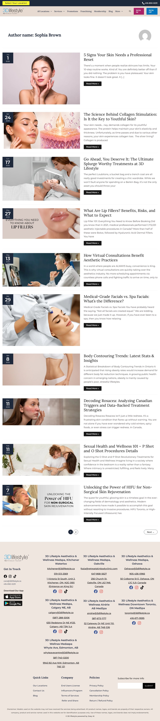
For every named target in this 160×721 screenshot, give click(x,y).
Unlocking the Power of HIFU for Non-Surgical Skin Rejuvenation (118, 489)
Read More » (92, 83)
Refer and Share (69, 700)
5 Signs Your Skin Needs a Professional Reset (118, 57)
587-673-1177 (99, 618)
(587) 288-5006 (61, 617)
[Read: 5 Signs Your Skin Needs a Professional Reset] (41, 78)
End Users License (70, 685)
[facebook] (6, 576)
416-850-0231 (151, 3)
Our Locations (40, 685)
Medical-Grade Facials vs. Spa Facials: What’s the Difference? (116, 298)
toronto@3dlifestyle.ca (137, 613)
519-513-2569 (61, 573)
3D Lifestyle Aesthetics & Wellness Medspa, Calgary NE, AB (61, 604)
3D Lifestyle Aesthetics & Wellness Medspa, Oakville (99, 560)
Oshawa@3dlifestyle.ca (137, 568)
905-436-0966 (137, 573)
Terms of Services (70, 695)
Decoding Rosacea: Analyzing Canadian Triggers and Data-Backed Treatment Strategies (118, 405)
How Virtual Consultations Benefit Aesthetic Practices (114, 257)
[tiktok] (15, 576)
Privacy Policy (97, 685)
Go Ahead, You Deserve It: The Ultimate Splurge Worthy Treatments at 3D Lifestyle (119, 164)
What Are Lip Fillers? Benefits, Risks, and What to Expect (119, 213)
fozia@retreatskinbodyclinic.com (99, 568)
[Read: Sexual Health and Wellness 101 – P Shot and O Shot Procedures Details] (41, 459)
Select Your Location (16, 3)
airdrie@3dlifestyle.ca (99, 613)
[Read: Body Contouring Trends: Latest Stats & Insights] (41, 369)
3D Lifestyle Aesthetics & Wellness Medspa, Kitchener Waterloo (61, 560)
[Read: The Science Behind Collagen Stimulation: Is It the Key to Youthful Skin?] (41, 130)
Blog (35, 695)
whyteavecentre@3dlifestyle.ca (61, 652)
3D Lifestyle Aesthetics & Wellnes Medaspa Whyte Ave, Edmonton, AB (61, 644)
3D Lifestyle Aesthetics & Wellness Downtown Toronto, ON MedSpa (137, 604)
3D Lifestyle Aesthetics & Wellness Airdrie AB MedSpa (99, 604)
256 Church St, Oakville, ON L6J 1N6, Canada (99, 582)
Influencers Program (71, 690)
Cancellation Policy (99, 690)
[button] (50, 11)
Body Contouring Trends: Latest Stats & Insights (119, 358)
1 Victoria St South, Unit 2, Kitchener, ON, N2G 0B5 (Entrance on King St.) (61, 582)
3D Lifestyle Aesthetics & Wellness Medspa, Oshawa (137, 560)
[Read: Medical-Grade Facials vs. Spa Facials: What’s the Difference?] (41, 320)
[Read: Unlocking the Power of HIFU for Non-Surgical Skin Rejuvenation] (41, 500)
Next (150, 532)
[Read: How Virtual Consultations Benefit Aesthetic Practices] (41, 269)
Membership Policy (99, 695)
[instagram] (10, 576)
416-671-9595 (137, 618)
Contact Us (38, 690)
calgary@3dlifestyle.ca (61, 612)
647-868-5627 (99, 573)
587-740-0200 (61, 657)
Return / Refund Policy (101, 700)
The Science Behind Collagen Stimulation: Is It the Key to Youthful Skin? (120, 116)
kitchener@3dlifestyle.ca (61, 568)
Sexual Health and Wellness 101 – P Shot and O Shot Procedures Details (119, 448)
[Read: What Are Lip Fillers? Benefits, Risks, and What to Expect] (41, 223)
